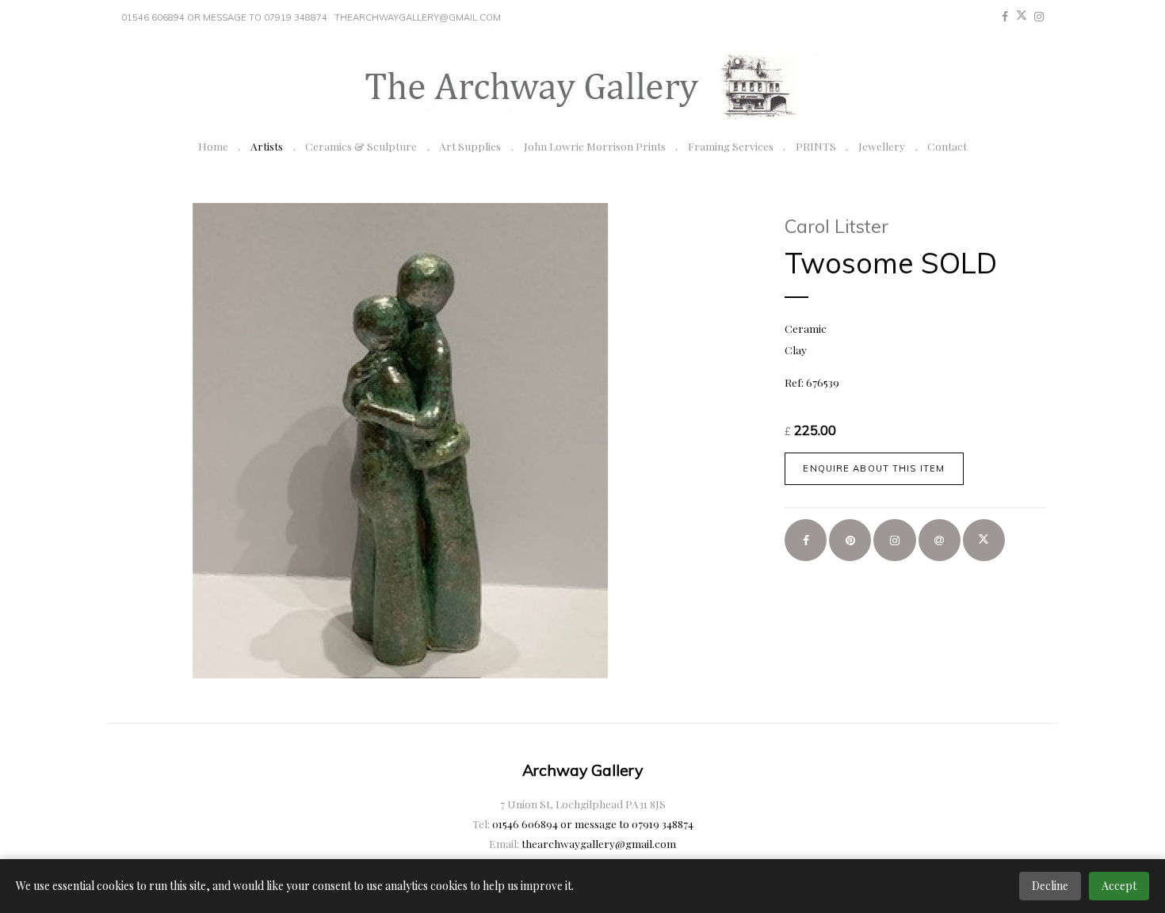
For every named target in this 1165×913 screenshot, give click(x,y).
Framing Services (730, 146)
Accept (1119, 885)
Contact (947, 146)
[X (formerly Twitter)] (1021, 17)
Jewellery (881, 146)
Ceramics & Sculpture (361, 146)
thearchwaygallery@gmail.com (417, 17)
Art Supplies (470, 146)
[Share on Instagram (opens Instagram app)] (894, 540)
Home (213, 146)
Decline (1050, 885)
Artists (266, 146)
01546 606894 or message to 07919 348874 (224, 17)
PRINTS (816, 146)
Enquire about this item (874, 468)
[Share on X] (984, 540)
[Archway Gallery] (582, 88)
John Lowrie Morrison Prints (595, 146)
